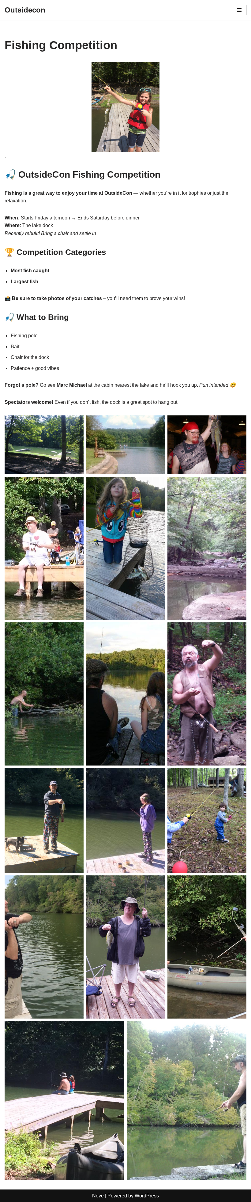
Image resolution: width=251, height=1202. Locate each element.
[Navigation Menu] (239, 10)
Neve (98, 1195)
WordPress (147, 1195)
